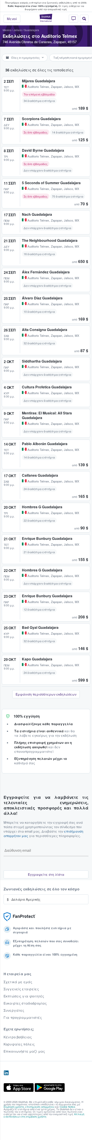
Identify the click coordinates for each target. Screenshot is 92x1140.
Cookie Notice (67, 1106)
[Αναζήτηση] (84, 19)
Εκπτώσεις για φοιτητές (24, 996)
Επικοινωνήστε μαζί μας (24, 1051)
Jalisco (17, 30)
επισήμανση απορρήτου (39, 1106)
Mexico (7, 30)
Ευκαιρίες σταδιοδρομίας (25, 1003)
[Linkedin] (6, 1073)
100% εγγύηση (27, 716)
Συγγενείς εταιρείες (21, 989)
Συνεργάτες (14, 1010)
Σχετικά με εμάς (18, 982)
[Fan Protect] (20, 916)
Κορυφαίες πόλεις (19, 1044)
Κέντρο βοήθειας (18, 1037)
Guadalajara (31, 30)
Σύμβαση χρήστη (14, 1106)
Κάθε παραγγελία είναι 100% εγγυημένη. (33, 6)
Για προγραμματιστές (23, 1017)
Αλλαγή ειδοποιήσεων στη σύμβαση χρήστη (44, 1115)
